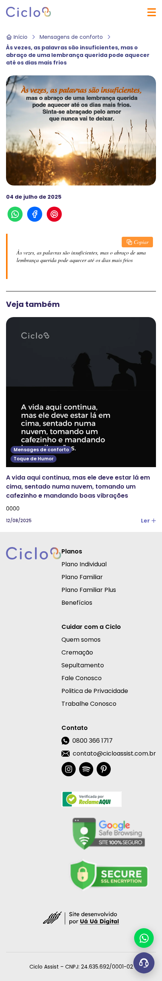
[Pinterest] (103, 769)
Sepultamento (82, 665)
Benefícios (76, 602)
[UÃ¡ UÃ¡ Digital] (81, 917)
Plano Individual (84, 564)
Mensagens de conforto (71, 37)
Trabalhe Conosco (88, 703)
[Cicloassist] (28, 12)
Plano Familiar (82, 577)
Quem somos (81, 639)
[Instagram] (68, 769)
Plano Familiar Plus (88, 590)
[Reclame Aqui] (108, 799)
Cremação (77, 652)
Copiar (141, 241)
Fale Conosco (81, 678)
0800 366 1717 (92, 740)
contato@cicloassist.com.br (114, 753)
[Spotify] (86, 769)
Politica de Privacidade (94, 691)
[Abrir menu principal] (151, 12)
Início (21, 37)
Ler (145, 520)
